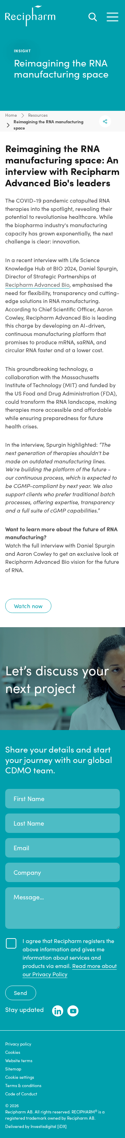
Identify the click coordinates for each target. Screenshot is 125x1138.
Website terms (18, 1060)
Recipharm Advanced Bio (37, 284)
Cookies (12, 1052)
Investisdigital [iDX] (49, 1126)
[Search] (92, 17)
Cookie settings (19, 1077)
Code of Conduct (21, 1093)
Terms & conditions (23, 1085)
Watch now (28, 606)
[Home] (30, 24)
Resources (38, 115)
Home (11, 115)
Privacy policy (18, 1044)
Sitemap (13, 1069)
